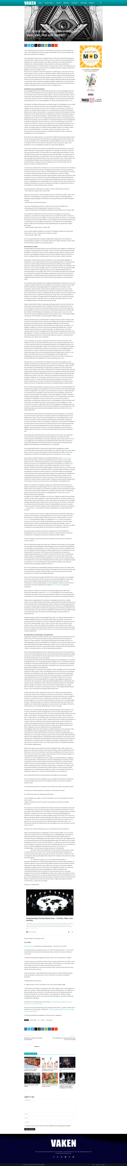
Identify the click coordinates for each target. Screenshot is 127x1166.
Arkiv (40, 3)
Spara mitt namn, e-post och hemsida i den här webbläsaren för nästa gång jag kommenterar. (48, 1125)
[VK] (42, 45)
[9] (46, 880)
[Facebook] (25, 45)
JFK (38, 1020)
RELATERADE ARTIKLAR (30, 1053)
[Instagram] (57, 1156)
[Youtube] (73, 1156)
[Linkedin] (49, 45)
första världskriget (57, 584)
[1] (45, 69)
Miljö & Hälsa (49, 3)
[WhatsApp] (46, 45)
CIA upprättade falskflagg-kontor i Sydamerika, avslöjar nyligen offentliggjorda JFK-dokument (67, 1086)
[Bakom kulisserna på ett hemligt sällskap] (32, 1078)
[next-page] (27, 1091)
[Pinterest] (52, 45)
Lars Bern (42, 1020)
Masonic (57, 519)
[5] (52, 563)
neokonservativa (66, 458)
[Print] (39, 45)
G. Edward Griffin (33, 1020)
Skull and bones (49, 1020)
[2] (42, 292)
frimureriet (27, 519)
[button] (101, 3)
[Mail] (61, 1156)
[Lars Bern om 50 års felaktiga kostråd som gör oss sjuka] (32, 1062)
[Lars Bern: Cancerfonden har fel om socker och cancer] (50, 1078)
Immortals (48, 592)
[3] (68, 527)
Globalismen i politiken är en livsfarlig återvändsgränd (33, 1038)
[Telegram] (32, 45)
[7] (45, 752)
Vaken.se (36, 1046)
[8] (68, 829)
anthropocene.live (29, 946)
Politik (58, 3)
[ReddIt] (56, 45)
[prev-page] (25, 1091)
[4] (33, 561)
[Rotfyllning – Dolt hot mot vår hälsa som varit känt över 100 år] (50, 1062)
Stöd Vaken (83, 3)
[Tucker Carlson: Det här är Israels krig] (67, 1062)
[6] (55, 665)
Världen (65, 3)
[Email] (35, 45)
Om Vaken (74, 3)
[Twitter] (29, 45)
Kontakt (91, 3)
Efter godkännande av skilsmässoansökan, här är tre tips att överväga (64, 1038)
